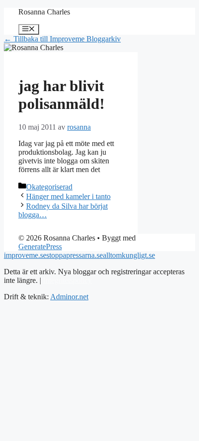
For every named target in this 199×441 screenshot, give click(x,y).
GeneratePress (40, 246)
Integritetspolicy (67, 280)
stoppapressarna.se (74, 255)
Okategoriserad (49, 187)
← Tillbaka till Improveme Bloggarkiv (62, 39)
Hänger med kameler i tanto (68, 196)
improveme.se (25, 255)
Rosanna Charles (44, 12)
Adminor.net (69, 297)
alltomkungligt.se (129, 255)
